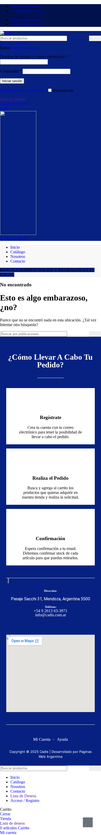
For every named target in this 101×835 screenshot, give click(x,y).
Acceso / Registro (24, 800)
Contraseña (10, 71)
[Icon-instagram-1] (55, 625)
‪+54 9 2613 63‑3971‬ (50, 611)
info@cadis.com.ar (50, 615)
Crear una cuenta (24, 48)
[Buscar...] (95, 38)
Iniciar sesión (12, 81)
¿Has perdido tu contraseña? (23, 90)
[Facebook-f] (45, 625)
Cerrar (5, 814)
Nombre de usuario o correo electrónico (34, 56)
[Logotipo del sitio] (6, 33)
